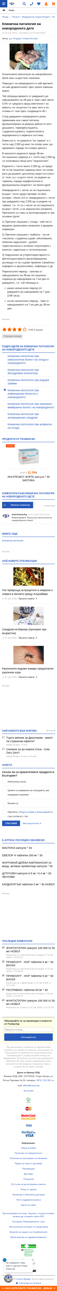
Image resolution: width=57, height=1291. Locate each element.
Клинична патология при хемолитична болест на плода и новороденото (28, 360)
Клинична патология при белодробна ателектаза (23, 371)
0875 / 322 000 (43, 1080)
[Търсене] (24, 3)
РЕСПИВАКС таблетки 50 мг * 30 (27, 989)
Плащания (28, 1179)
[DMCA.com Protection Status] (28, 1271)
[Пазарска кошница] (53, 3)
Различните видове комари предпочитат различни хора (28, 670)
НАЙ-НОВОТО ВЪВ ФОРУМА (19, 730)
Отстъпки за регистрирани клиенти (28, 1184)
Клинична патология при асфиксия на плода (30, 426)
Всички (49, 730)
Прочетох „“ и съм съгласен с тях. (30, 814)
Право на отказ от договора (28, 1163)
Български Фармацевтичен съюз (28, 1221)
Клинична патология (12, 540)
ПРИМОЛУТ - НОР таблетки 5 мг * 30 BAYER (29, 964)
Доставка (28, 1174)
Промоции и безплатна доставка (28, 1194)
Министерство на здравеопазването (28, 1237)
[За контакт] (31, 3)
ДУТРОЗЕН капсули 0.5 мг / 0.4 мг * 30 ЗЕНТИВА (26, 875)
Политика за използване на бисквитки (28, 1158)
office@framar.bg (31, 1085)
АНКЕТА (7, 765)
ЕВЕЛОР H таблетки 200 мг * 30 (22, 855)
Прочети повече (27, 598)
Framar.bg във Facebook (30, 1283)
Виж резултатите (31, 823)
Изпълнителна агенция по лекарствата (28, 1227)
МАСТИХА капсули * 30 (17, 847)
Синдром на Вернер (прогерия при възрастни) (24, 631)
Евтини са (13, 803)
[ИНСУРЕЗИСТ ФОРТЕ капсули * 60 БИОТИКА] (28, 456)
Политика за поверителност (28, 1153)
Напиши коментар (20, 505)
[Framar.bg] (11, 3)
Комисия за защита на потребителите (28, 1232)
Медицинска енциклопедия (35, 17)
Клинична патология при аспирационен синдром (23, 416)
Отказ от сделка (28, 1189)
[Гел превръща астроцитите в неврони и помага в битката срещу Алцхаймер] (28, 576)
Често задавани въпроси (28, 1200)
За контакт (28, 1090)
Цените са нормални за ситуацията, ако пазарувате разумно (28, 792)
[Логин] (46, 3)
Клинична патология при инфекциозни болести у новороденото (23, 394)
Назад (5, 17)
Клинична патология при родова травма (28, 382)
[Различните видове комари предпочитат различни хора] (28, 655)
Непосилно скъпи (17, 781)
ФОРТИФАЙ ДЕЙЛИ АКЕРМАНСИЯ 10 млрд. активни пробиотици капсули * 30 (27, 864)
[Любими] (38, 3)
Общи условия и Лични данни (34, 812)
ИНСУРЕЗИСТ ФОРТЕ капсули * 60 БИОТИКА (29, 478)
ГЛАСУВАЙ (11, 823)
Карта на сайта (28, 1205)
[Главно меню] (3, 3)
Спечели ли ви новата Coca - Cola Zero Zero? (28, 751)
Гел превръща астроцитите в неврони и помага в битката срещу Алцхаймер (27, 592)
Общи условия (28, 1148)
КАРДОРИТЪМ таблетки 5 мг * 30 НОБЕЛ (28, 884)
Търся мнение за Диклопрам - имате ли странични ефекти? (29, 739)
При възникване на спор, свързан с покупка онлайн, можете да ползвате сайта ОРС (28, 1215)
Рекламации (28, 1168)
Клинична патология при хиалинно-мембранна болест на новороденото (31, 405)
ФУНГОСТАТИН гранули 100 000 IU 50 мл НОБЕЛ (30, 949)
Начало (16, 17)
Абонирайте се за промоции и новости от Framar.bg (28, 1022)
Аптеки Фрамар (23, 1279)
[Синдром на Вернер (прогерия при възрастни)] (28, 616)
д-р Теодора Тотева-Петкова (23, 38)
